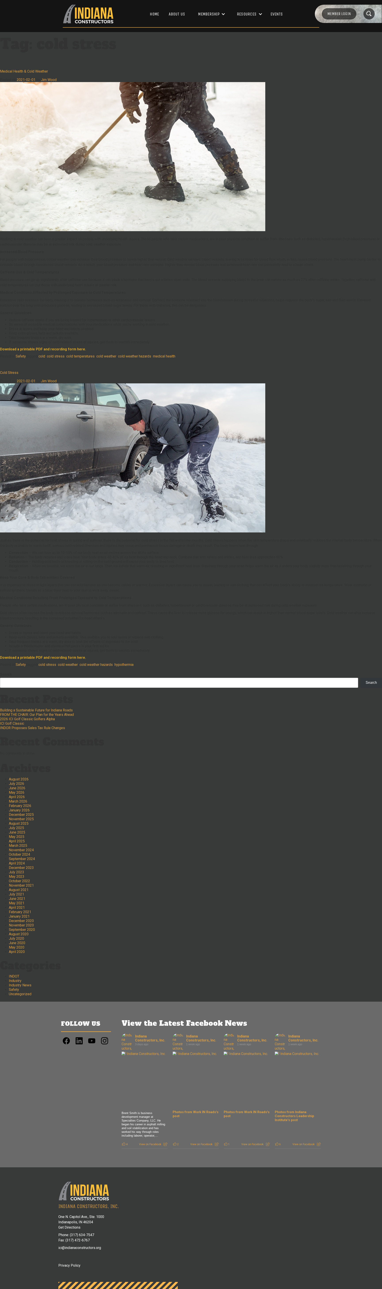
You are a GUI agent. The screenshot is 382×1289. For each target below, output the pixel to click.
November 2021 (21, 885)
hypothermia (124, 665)
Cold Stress (9, 373)
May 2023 (16, 876)
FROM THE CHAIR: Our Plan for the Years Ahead (37, 715)
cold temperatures (80, 356)
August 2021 (19, 890)
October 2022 (19, 881)
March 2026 (18, 801)
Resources (246, 14)
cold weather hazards (134, 356)
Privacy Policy (69, 1265)
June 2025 (17, 832)
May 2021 (16, 903)
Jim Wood (49, 80)
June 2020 (17, 943)
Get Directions (69, 1227)
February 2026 (20, 806)
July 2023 (16, 872)
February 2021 (20, 912)
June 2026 (17, 788)
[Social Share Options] (165, 1144)
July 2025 (16, 828)
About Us (177, 14)
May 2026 (16, 792)
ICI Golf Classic (12, 723)
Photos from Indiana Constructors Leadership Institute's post (294, 1116)
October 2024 (19, 854)
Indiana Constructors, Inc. (150, 1038)
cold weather (106, 356)
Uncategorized (20, 994)
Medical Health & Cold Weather (24, 71)
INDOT (14, 976)
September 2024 (22, 859)
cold (41, 356)
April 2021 (17, 907)
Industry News (20, 985)
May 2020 (16, 947)
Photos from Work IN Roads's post (195, 1114)
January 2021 (19, 916)
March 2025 (18, 845)
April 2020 (17, 952)
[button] (209, 14)
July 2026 (16, 784)
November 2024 (21, 850)
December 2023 (21, 868)
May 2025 (16, 837)
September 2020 (22, 930)
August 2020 (19, 934)
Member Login (339, 13)
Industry (15, 981)
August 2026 (19, 779)
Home (154, 14)
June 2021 (17, 899)
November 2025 (21, 819)
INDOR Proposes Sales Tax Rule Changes (32, 728)
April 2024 (17, 863)
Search (6, 674)
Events (277, 14)
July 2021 (16, 894)
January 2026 (19, 810)
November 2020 (21, 925)
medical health (164, 356)
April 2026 (17, 797)
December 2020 (21, 921)
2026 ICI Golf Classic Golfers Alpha (27, 719)
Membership (209, 14)
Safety (21, 356)
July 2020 (16, 938)
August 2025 (19, 823)
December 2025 (21, 815)
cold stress (56, 356)
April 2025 (17, 841)
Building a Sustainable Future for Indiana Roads (36, 710)
